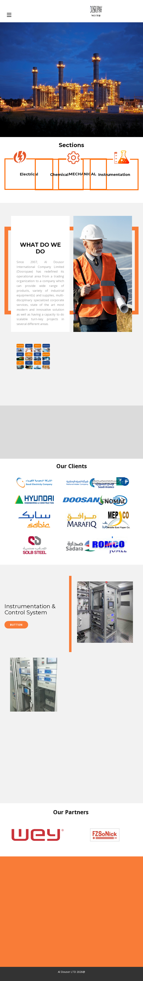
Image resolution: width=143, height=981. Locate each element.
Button (16, 624)
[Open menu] (12, 15)
